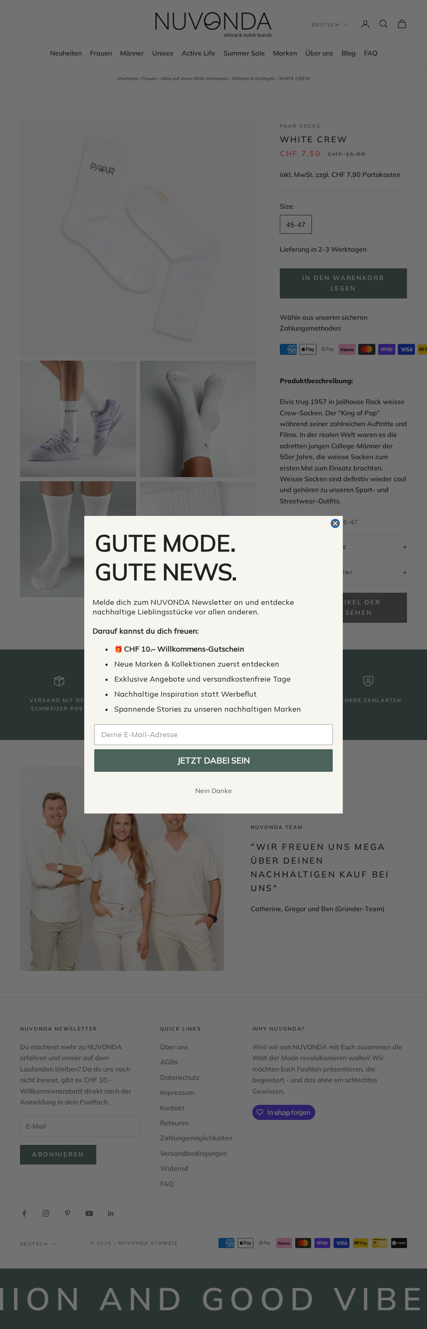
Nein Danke (213, 790)
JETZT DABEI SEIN (213, 760)
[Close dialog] (335, 523)
